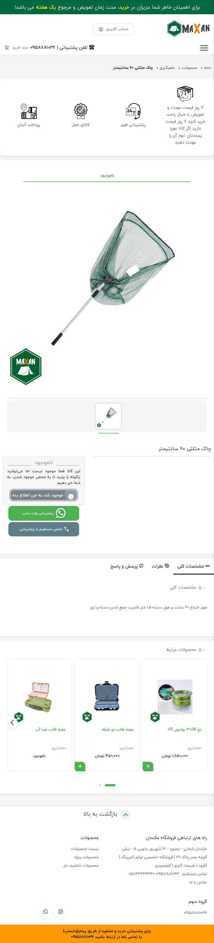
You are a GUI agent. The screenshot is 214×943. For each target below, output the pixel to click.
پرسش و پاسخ (124, 566)
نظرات (157, 566)
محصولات (189, 68)
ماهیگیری (167, 68)
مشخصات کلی (190, 566)
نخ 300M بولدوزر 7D (184, 729)
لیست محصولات (85, 848)
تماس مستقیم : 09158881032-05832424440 (167, 873)
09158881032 (195, 912)
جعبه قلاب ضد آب (50, 729)
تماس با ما (198, 882)
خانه (207, 68)
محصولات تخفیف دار (81, 865)
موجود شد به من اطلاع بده (37, 495)
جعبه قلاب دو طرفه (117, 729)
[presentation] (201, 723)
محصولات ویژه (86, 857)
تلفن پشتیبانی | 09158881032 (59, 47)
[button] (110, 785)
